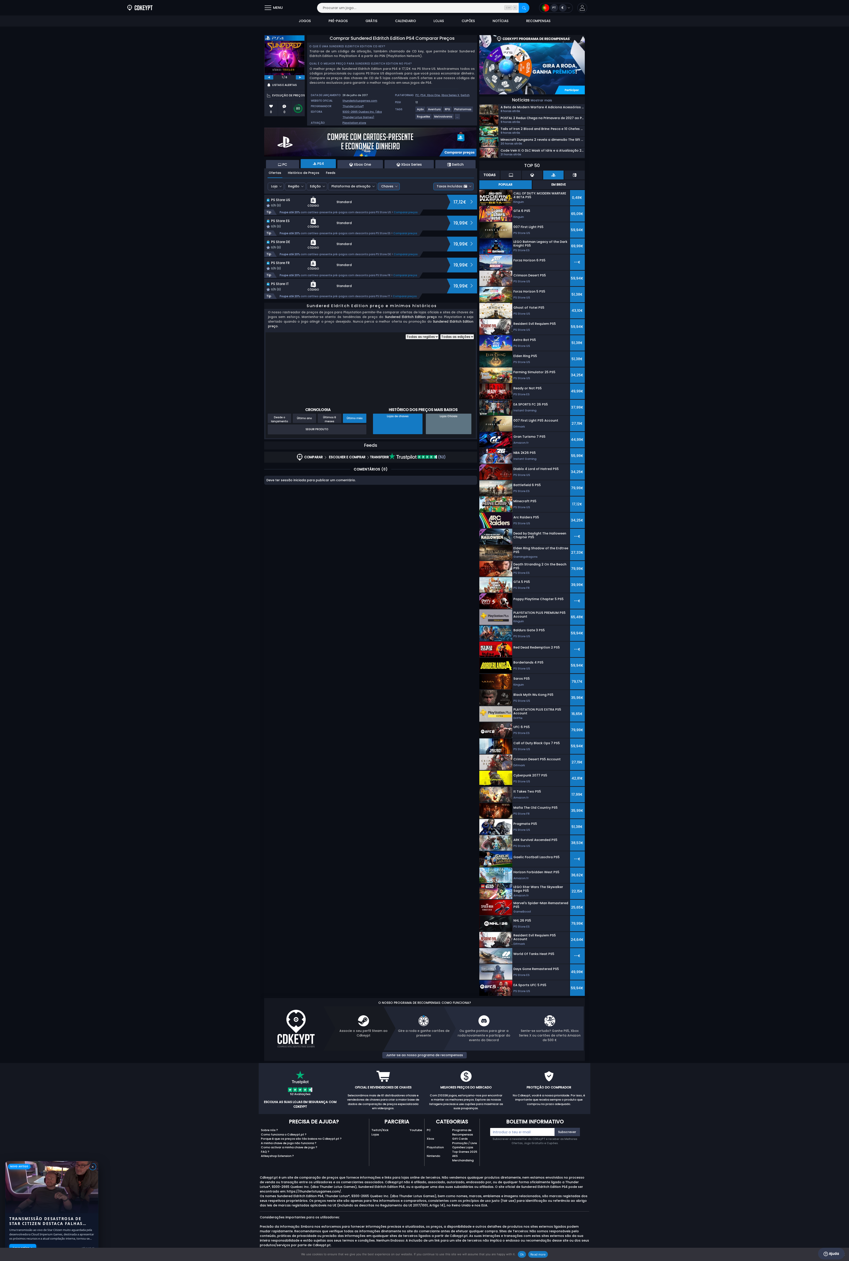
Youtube (416, 1130)
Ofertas (275, 173)
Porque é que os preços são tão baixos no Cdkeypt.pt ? (301, 1139)
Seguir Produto (317, 429)
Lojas (375, 1134)
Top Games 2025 (464, 1152)
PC (417, 95)
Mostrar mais (541, 100)
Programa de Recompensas (462, 1132)
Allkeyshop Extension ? (277, 1156)
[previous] (268, 77)
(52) (441, 457)
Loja (274, 186)
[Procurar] (524, 8)
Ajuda (833, 1253)
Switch (465, 95)
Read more (538, 1254)
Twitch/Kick (379, 1130)
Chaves (387, 186)
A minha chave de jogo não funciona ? (288, 1143)
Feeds (330, 173)
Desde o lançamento (279, 419)
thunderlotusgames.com (359, 101)
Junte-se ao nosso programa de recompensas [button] (424, 1055)
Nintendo (433, 1156)
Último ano (304, 418)
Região (293, 186)
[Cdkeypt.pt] (140, 8)
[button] (582, 8)
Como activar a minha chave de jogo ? (289, 1147)
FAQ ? (265, 1152)
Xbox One (433, 95)
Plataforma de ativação (351, 186)
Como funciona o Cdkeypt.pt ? (283, 1134)
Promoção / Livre (464, 1143)
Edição (315, 186)
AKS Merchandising (463, 1158)
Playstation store (354, 123)
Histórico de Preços (303, 173)
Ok (522, 1254)
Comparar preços (406, 212)
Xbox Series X (450, 95)
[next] (300, 77)
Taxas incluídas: (450, 186)
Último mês (355, 418)
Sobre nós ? (269, 1130)
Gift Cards (460, 1139)
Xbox (430, 1139)
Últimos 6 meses (329, 419)
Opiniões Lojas (462, 1147)
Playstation (435, 1147)
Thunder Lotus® (353, 106)
